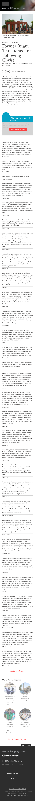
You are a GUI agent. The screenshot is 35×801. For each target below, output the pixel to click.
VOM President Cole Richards (17, 793)
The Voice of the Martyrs (17, 789)
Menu (6, 4)
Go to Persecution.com (10, 755)
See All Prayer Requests (17, 739)
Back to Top (26, 745)
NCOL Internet (17, 765)
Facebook (4, 71)
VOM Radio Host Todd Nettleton (17, 795)
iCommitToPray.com (13, 8)
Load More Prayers (17, 671)
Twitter (8, 71)
